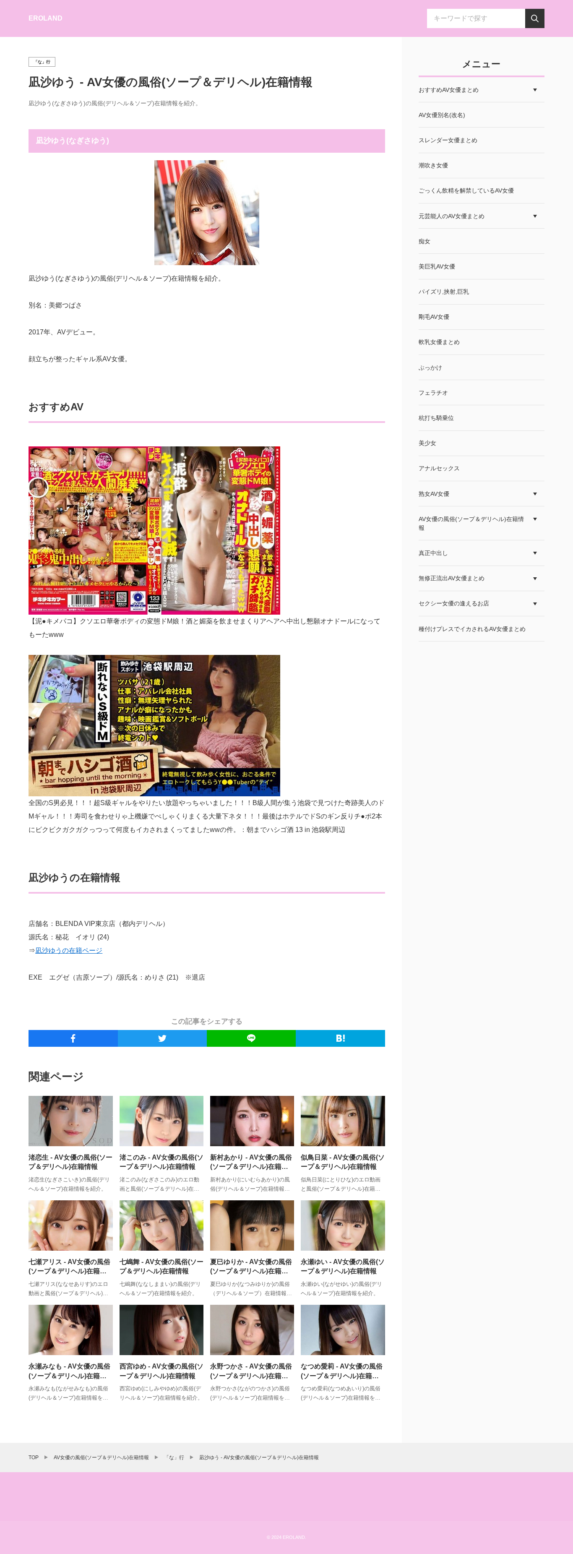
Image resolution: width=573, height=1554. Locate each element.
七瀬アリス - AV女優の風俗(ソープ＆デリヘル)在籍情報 (69, 1271)
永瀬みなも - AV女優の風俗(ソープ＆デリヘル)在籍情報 (69, 1376)
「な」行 (42, 62)
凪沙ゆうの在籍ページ (68, 950)
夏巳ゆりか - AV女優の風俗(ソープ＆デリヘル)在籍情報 (251, 1271)
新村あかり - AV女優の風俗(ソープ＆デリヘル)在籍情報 (251, 1167)
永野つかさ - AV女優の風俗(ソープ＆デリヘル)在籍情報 (251, 1376)
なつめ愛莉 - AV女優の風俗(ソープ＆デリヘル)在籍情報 (342, 1376)
